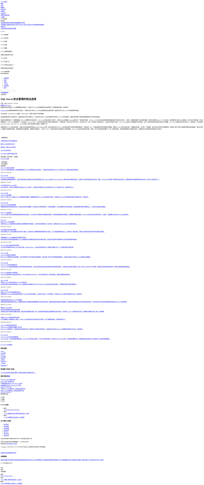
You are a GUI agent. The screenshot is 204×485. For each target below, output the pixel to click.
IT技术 (29, 24)
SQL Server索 (4, 253)
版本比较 (14, 325)
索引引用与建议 (10, 245)
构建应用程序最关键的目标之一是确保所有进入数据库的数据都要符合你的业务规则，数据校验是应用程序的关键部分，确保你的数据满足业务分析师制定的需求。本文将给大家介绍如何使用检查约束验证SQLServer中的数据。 (64, 301)
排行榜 (10, 22)
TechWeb (33, 460)
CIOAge (10, 409)
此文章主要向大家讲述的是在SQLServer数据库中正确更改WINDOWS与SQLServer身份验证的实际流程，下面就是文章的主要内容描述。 (39, 284)
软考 (11, 24)
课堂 (9, 28)
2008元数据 (9, 264)
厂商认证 (24, 24)
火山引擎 (100, 460)
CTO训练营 (21, 417)
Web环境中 (8, 185)
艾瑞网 (38, 460)
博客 (2, 3)
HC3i (13, 409)
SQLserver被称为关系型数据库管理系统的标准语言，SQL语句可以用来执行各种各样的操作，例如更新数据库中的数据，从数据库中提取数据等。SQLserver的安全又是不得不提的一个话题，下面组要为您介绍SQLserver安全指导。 (65, 214)
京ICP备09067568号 (11, 443)
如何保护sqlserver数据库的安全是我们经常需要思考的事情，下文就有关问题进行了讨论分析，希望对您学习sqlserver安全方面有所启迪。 (39, 223)
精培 (11, 417)
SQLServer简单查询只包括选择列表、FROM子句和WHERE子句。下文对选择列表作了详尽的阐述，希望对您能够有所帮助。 (36, 274)
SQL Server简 (4, 280)
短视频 (14, 22)
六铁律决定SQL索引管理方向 (9, 141)
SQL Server (4, 110)
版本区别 (9, 325)
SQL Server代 (4, 335)
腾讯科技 (8, 460)
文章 (2, 28)
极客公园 (67, 460)
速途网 (47, 460)
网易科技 (13, 460)
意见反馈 (6, 430)
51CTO (6, 409)
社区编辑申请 (4, 92)
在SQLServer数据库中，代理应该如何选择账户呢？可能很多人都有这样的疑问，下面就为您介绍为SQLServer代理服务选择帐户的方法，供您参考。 (42, 329)
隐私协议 (6, 435)
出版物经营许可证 (11, 452)
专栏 (12, 28)
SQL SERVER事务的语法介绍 (9, 153)
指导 (6, 212)
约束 (10, 307)
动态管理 (9, 344)
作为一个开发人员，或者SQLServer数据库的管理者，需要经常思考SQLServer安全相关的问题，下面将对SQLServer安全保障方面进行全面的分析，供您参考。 (45, 197)
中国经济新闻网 (53, 460)
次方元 (96, 460)
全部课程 (3, 24)
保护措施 (7, 222)
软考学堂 (22, 22)
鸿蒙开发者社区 (5, 15)
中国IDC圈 (80, 460)
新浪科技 (3, 460)
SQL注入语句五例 (6, 150)
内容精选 (6, 78)
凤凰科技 (18, 460)
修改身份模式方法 (11, 292)
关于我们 (6, 424)
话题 (5, 82)
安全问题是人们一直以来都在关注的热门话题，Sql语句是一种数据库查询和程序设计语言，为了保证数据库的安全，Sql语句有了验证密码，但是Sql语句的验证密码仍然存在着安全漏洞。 (53, 231)
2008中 (8, 177)
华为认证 (19, 24)
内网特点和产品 (10, 309)
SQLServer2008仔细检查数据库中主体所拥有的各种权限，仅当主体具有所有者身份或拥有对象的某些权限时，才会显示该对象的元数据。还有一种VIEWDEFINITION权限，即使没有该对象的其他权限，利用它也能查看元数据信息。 (66, 266)
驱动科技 (23, 460)
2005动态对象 (9, 337)
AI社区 (6, 84)
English (6, 431)
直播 (14, 28)
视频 (5, 80)
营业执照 (3, 452)
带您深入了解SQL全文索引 (8, 147)
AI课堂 (3, 17)
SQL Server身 (4, 290)
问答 (7, 28)
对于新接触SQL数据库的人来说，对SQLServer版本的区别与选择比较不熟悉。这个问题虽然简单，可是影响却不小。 (33, 319)
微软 (2, 307)
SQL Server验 (4, 175)
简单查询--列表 (9, 272)
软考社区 (3, 9)
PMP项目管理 (35, 24)
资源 (4, 28)
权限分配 (8, 255)
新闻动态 (6, 426)
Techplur (17, 409)
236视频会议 (73, 460)
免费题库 (41, 24)
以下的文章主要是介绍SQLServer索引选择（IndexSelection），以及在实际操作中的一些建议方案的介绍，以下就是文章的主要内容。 (37, 247)
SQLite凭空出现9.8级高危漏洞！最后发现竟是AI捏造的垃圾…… (19, 372)
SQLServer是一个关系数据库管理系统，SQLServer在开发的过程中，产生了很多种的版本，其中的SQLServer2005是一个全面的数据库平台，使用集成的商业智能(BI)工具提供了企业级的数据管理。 (55, 339)
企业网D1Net (87, 460)
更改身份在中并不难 (13, 282)
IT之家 (59, 460)
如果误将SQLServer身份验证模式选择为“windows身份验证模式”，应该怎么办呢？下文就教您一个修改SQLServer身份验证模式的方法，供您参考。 (42, 294)
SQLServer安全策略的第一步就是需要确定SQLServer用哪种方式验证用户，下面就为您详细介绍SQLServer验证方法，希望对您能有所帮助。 (40, 169)
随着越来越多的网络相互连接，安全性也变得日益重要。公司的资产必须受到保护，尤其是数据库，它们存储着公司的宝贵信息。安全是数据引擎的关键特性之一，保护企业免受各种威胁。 (53, 206)
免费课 (2, 11)
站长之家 (42, 460)
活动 (5, 87)
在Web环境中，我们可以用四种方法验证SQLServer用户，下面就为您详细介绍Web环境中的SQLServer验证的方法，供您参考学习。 (37, 187)
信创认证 (14, 24)
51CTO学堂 (7, 417)
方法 (7, 167)
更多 (8, 376)
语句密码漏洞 (8, 229)
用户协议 (6, 433)
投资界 (93, 460)
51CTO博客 (7, 413)
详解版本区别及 (10, 317)
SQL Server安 (4, 203)
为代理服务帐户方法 (11, 327)
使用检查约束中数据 (11, 300)
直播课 (18, 22)
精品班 (2, 7)
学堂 (2, 5)
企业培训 (3, 13)
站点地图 (6, 428)
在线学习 (3, 26)
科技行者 (28, 460)
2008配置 (8, 204)
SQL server (3, 220)
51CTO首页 (4, 1)
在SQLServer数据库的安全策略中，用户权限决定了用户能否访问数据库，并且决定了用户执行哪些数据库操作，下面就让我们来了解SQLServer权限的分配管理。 (46, 257)
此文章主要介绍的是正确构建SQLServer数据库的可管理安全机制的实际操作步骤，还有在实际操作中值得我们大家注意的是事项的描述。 (39, 239)
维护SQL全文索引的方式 (8, 144)
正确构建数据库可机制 (13, 237)
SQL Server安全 (5, 158)
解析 (6, 195)
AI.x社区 (26, 413)
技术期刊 (6, 85)
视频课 (2, 22)
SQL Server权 (4, 263)
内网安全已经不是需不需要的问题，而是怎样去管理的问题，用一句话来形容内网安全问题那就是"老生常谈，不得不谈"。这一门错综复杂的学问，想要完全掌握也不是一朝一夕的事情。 (53, 311)
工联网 (63, 460)
